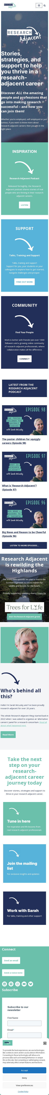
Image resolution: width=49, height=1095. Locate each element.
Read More (8, 734)
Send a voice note (13, 972)
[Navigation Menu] (39, 5)
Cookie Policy (23, 1091)
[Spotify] (11, 984)
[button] (45, 1043)
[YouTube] (24, 984)
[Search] (45, 5)
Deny (24, 1077)
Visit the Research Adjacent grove (24, 616)
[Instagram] (17, 984)
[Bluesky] (30, 984)
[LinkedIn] (4, 984)
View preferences (24, 1085)
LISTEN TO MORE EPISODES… (24, 545)
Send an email (11, 960)
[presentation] (24, 420)
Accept (24, 1070)
